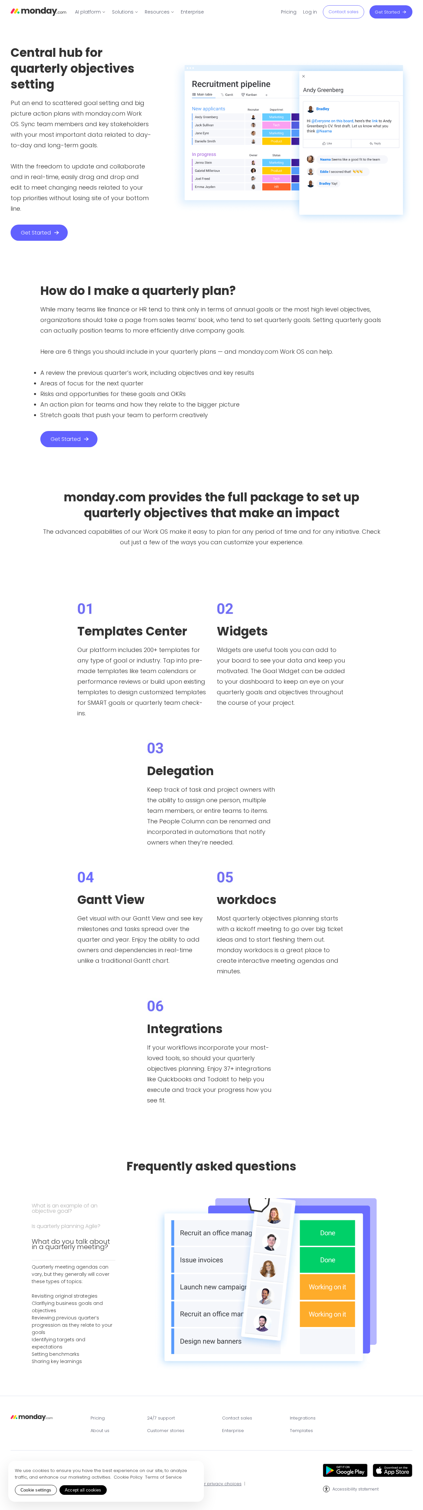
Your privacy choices (219, 1484)
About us (100, 1430)
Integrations (303, 1418)
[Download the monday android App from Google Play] (345, 1470)
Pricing (98, 1418)
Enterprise (233, 1430)
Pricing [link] (288, 12)
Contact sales (237, 1418)
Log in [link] (310, 12)
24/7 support (161, 1418)
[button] (73, 1213)
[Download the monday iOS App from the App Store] (392, 1470)
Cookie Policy (129, 1477)
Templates (301, 1430)
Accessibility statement (355, 1489)
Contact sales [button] (343, 12)
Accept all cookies (83, 1490)
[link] (90, 12)
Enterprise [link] (192, 12)
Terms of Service (163, 1477)
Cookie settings (35, 1490)
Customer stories (165, 1430)
